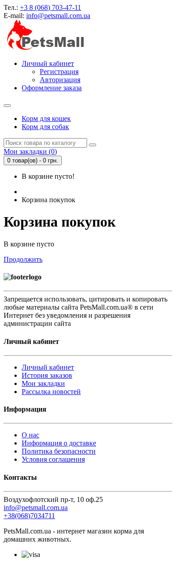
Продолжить (23, 259)
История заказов (47, 375)
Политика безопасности (59, 451)
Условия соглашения (53, 459)
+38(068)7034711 (29, 516)
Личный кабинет (48, 367)
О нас (30, 435)
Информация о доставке (59, 443)
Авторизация (60, 80)
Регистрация (59, 71)
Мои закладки (43, 383)
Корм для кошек (46, 118)
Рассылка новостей (51, 391)
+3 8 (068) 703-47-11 (50, 7)
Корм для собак (45, 126)
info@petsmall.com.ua (58, 15)
